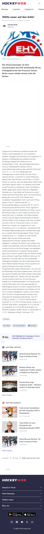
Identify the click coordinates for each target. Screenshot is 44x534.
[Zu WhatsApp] (32, 522)
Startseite (5, 458)
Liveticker (16, 9)
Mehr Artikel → (8, 395)
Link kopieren (20, 326)
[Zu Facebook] (17, 522)
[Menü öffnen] (39, 3)
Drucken (33, 326)
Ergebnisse (29, 9)
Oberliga (4, 9)
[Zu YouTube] (22, 522)
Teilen (8, 326)
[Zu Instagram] (12, 522)
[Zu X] (27, 522)
